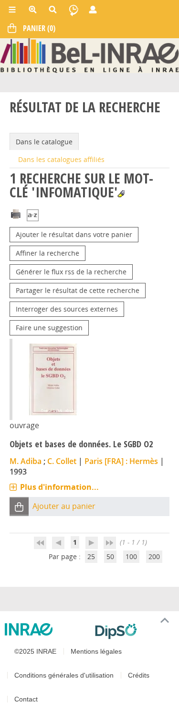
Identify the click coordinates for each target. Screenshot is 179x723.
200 (154, 556)
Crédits (138, 675)
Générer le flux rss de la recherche (71, 271)
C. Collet (61, 461)
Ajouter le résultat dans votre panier (74, 234)
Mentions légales (96, 651)
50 (110, 556)
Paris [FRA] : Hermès (121, 461)
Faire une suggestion (49, 327)
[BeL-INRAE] (89, 54)
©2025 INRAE (35, 651)
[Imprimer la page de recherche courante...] (16, 212)
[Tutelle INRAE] (46, 629)
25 (91, 556)
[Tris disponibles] (32, 215)
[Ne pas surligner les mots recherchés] (121, 193)
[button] (19, 506)
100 (131, 556)
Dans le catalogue (44, 141)
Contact (26, 699)
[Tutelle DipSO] (133, 631)
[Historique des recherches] (73, 9)
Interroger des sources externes (67, 308)
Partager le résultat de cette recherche (77, 290)
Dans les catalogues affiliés (61, 159)
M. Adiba (26, 461)
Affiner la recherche (47, 253)
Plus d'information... (59, 487)
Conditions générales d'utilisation (64, 675)
